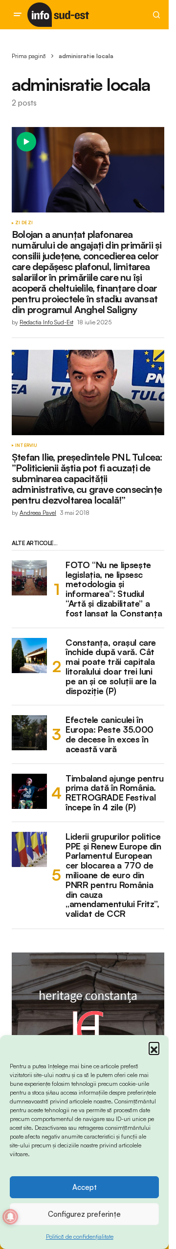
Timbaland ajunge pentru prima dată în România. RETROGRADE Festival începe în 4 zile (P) (115, 793)
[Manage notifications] (10, 1217)
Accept (84, 1187)
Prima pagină (29, 56)
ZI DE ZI (24, 222)
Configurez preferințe (84, 1214)
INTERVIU (26, 445)
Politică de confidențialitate (79, 1236)
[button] (154, 1047)
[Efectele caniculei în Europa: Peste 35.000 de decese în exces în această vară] (29, 732)
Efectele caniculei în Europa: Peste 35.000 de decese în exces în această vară (110, 734)
